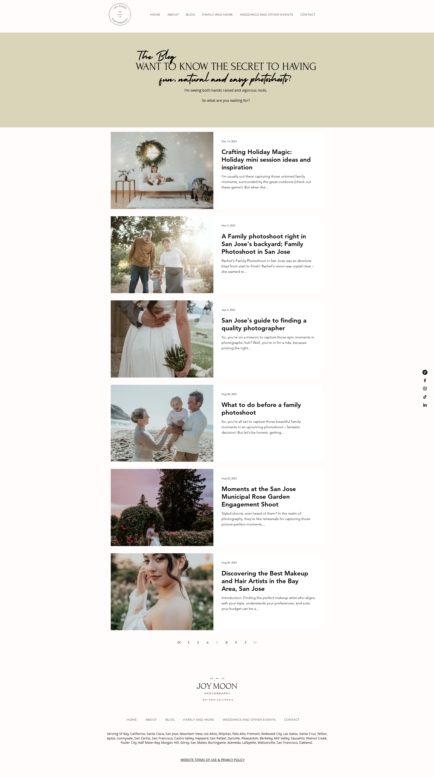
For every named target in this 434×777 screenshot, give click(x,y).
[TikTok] (424, 396)
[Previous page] (188, 642)
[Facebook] (424, 380)
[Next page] (245, 642)
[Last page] (255, 642)
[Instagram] (424, 388)
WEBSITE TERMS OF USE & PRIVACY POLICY (213, 760)
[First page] (179, 642)
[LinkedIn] (424, 404)
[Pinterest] (424, 372)
